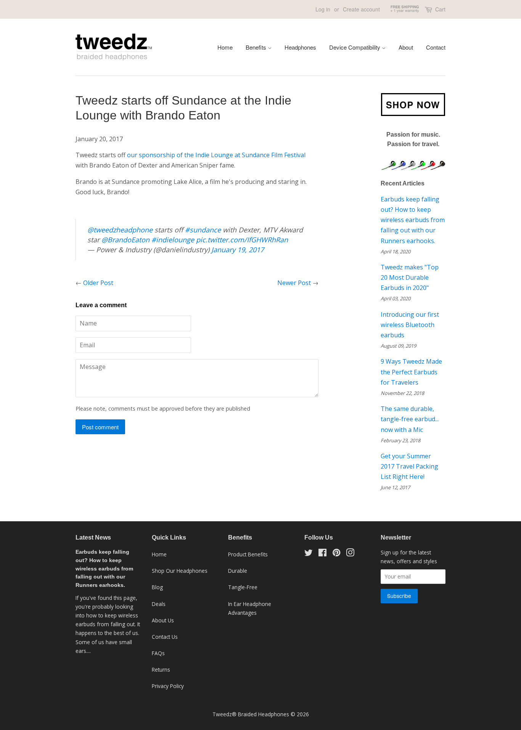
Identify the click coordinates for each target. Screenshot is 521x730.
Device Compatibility (355, 47)
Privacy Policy (168, 686)
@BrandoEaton (125, 239)
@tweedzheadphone (120, 229)
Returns (161, 669)
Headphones (300, 47)
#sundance (203, 229)
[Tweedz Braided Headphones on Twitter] (308, 554)
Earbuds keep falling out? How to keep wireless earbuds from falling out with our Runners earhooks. (413, 220)
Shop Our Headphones (179, 570)
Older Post (98, 283)
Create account (361, 9)
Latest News (93, 537)
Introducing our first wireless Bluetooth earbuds (410, 324)
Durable (237, 570)
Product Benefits (248, 554)
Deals (159, 604)
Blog (157, 587)
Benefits (257, 47)
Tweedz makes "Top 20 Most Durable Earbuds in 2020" (410, 277)
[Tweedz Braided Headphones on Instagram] (350, 554)
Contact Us (165, 636)
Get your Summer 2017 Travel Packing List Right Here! (409, 466)
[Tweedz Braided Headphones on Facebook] (322, 554)
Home (225, 47)
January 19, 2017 (237, 249)
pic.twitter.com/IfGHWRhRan (242, 239)
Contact (435, 47)
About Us (163, 620)
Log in (322, 9)
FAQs (158, 653)
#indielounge (172, 239)
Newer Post (294, 283)
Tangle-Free (242, 587)
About (406, 47)
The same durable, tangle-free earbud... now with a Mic (410, 418)
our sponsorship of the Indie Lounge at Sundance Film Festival (216, 155)
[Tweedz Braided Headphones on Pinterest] (336, 554)
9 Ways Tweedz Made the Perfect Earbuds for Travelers (411, 371)
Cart (440, 9)
